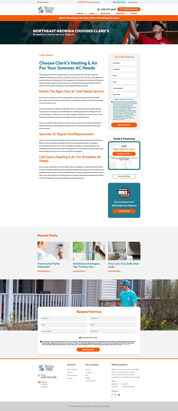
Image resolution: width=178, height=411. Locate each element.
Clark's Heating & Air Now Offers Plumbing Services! (89, 17)
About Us (88, 370)
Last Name (116, 69)
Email (115, 75)
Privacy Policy (120, 119)
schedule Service (130, 9)
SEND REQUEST (124, 125)
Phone (115, 82)
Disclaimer (88, 406)
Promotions (88, 372)
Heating (69, 372)
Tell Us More (116, 94)
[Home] (46, 9)
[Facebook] (112, 395)
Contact (87, 378)
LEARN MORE (124, 211)
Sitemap (107, 406)
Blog (86, 375)
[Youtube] (119, 395)
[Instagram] (115, 395)
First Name (116, 63)
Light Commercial (72, 375)
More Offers (124, 176)
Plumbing (69, 378)
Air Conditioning (72, 369)
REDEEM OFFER (123, 154)
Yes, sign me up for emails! (125, 99)
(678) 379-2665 (108, 9)
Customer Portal (90, 381)
